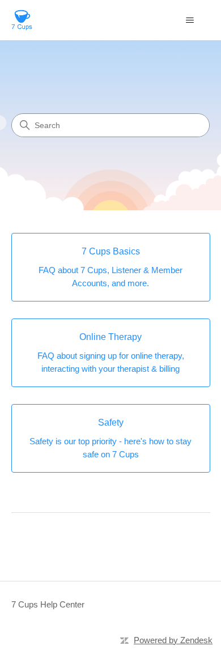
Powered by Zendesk (173, 640)
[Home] (21, 20)
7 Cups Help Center (47, 604)
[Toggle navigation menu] (190, 20)
